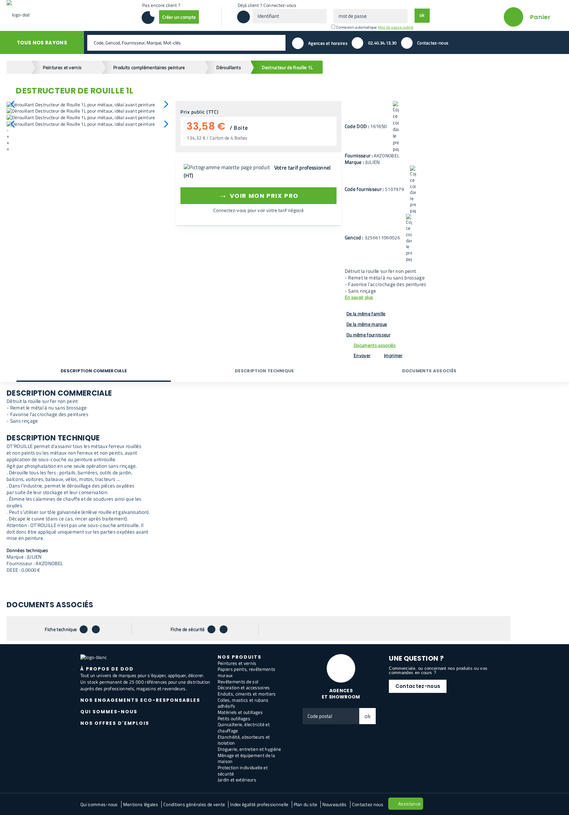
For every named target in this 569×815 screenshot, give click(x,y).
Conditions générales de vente (194, 804)
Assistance (409, 803)
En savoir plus (359, 297)
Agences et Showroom (341, 693)
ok (368, 716)
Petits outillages (234, 718)
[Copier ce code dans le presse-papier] (396, 126)
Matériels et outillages (240, 712)
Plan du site (305, 804)
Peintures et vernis (237, 663)
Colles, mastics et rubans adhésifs (243, 703)
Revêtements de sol (238, 681)
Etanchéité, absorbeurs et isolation (244, 740)
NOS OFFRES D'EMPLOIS (114, 723)
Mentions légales (140, 804)
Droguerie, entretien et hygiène (249, 749)
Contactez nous (367, 804)
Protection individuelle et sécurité (243, 770)
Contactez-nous (417, 686)
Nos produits (239, 657)
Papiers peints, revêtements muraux (247, 672)
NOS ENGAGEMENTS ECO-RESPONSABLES (140, 700)
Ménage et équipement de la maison (246, 758)
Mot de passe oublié (395, 27)
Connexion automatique (356, 27)
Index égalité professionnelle (259, 804)
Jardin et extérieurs (237, 779)
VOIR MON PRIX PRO (258, 195)
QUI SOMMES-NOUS (108, 711)
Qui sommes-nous (99, 804)
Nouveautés (334, 804)
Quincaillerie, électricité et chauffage (244, 727)
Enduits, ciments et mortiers (247, 693)
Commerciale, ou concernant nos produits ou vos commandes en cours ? (438, 670)
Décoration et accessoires (244, 687)
